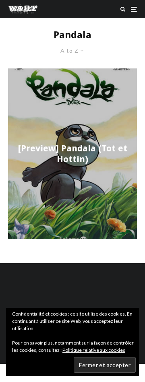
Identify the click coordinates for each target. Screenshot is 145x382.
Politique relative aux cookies (93, 350)
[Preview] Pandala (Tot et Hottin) (72, 153)
